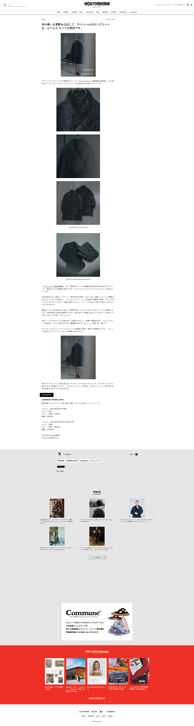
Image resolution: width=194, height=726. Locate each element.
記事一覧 (132, 454)
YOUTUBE (113, 12)
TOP (58, 471)
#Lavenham (84, 461)
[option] (54, 675)
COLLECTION (89, 12)
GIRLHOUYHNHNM (97, 698)
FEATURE (65, 12)
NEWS (58, 12)
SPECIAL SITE (123, 12)
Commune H (133, 12)
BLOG (81, 12)
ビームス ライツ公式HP (51, 435)
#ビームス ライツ (96, 461)
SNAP (97, 12)
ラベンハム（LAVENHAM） (53, 286)
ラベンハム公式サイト (50, 438)
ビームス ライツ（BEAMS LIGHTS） (93, 81)
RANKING (105, 12)
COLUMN (74, 12)
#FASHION (60, 461)
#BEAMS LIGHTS (72, 461)
